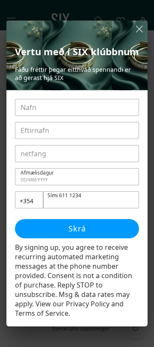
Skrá (77, 228)
